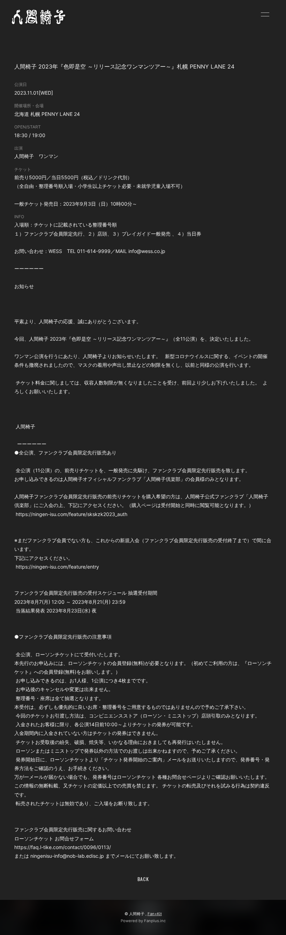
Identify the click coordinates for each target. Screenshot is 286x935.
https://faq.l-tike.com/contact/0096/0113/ (63, 847)
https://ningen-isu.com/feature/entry (57, 567)
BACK (143, 878)
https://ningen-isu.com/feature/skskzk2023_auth (72, 514)
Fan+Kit (155, 913)
